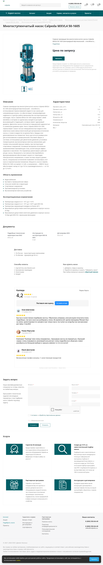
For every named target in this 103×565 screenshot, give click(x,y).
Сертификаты (27, 527)
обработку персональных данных (49, 415)
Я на (45, 415)
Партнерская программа (35, 480)
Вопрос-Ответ (27, 520)
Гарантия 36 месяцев (33, 445)
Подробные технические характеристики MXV (16, 234)
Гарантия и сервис (29, 517)
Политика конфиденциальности (49, 525)
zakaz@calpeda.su (91, 528)
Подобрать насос (9, 523)
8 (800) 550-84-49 (75, 4)
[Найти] (58, 5)
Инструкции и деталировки (84, 480)
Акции (5, 520)
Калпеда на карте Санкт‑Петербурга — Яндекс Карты (52, 367)
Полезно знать (47, 522)
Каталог (5, 517)
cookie (18, 560)
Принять (94, 559)
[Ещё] (97, 13)
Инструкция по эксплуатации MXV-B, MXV (39, 235)
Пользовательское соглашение (48, 530)
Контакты (45, 534)
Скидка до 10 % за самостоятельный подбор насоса (83, 447)
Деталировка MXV (63, 233)
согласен (34, 415)
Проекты (6, 525)
